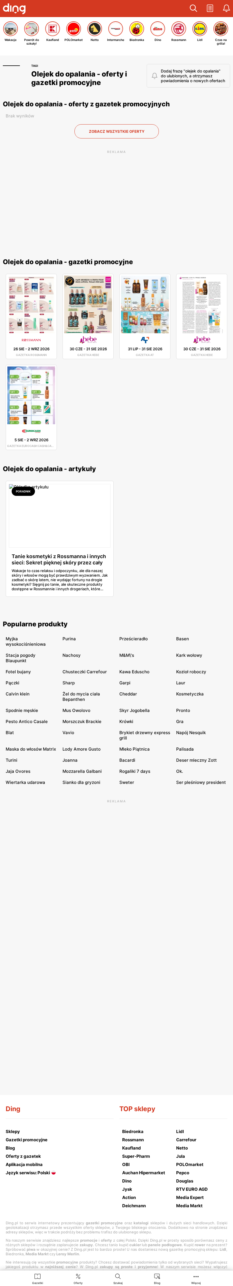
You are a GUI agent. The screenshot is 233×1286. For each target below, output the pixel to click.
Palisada (185, 749)
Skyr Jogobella (134, 710)
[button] (193, 9)
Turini (11, 760)
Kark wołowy (189, 655)
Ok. (179, 771)
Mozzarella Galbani (82, 771)
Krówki (126, 721)
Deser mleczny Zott (196, 760)
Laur (180, 683)
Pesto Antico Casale (27, 721)
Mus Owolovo (76, 710)
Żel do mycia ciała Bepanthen (81, 696)
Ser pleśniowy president (201, 782)
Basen (182, 638)
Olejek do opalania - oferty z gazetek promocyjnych (86, 104)
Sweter (126, 782)
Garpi (124, 683)
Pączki (12, 683)
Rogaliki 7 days (134, 771)
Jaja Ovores (18, 771)
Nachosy (72, 655)
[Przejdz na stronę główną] (15, 9)
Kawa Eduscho (134, 671)
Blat (10, 732)
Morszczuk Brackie (82, 721)
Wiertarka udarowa (25, 782)
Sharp (69, 683)
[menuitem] (37, 1279)
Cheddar (128, 694)
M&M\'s (126, 655)
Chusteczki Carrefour (85, 671)
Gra (180, 721)
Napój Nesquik (191, 732)
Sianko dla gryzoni (81, 782)
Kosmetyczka (190, 694)
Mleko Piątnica (134, 749)
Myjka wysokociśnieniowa (26, 641)
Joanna (70, 760)
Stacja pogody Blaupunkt (21, 658)
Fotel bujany (18, 671)
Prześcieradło (133, 638)
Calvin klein (18, 694)
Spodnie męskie (22, 710)
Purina (69, 638)
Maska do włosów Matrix (31, 749)
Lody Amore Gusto (82, 749)
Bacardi (127, 760)
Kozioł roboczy (191, 671)
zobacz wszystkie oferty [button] (116, 131)
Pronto (183, 710)
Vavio (68, 732)
